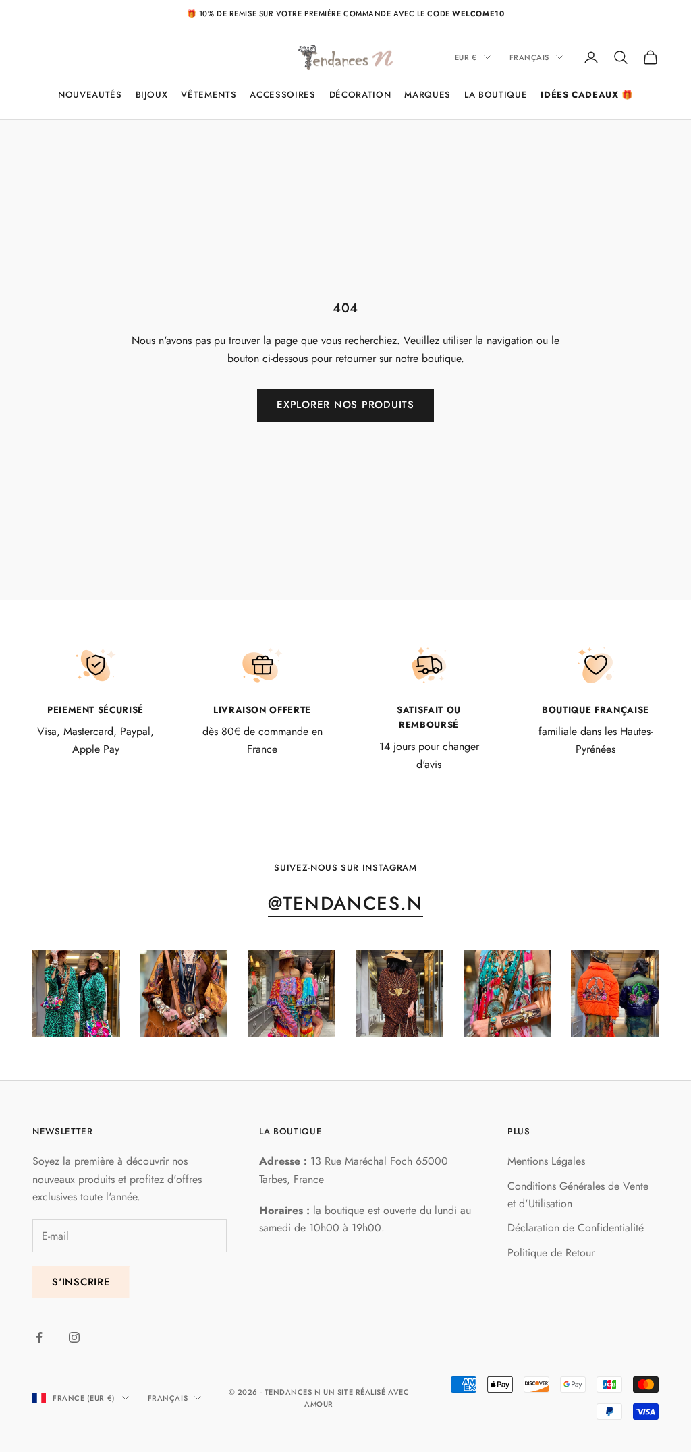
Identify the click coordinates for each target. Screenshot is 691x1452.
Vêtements (208, 94)
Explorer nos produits (345, 404)
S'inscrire (81, 1282)
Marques (427, 94)
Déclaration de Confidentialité (575, 1228)
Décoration (360, 94)
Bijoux (152, 94)
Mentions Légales (546, 1161)
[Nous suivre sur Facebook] (39, 1337)
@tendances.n (345, 903)
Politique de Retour (551, 1252)
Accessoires (282, 94)
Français (529, 57)
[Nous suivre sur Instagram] (74, 1337)
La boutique (495, 94)
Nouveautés (90, 94)
